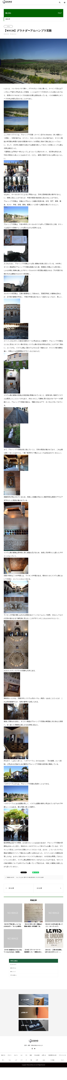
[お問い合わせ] (33, 1030)
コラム (8, 26)
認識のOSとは (13, 968)
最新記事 (7, 19)
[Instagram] (32, 1048)
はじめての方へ (13, 964)
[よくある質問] (33, 1004)
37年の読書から (13, 975)
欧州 (34, 877)
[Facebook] (34, 1048)
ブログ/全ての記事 (39, 877)
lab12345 (12, 877)
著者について (13, 971)
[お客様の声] (33, 1017)
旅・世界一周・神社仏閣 (27, 877)
